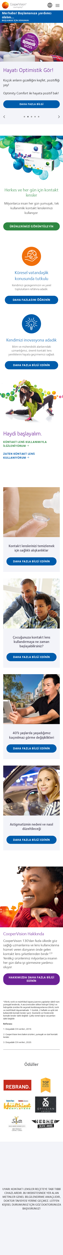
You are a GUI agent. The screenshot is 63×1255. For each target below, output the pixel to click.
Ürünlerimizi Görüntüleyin (31, 226)
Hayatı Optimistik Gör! (28, 69)
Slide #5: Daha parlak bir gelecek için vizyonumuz (38, 116)
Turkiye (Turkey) (50, 5)
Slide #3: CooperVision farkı (31, 116)
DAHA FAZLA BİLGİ (32, 104)
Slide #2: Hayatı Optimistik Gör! (28, 116)
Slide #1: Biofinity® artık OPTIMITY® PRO (24, 116)
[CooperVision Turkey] (31, 5)
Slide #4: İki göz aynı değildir (35, 116)
